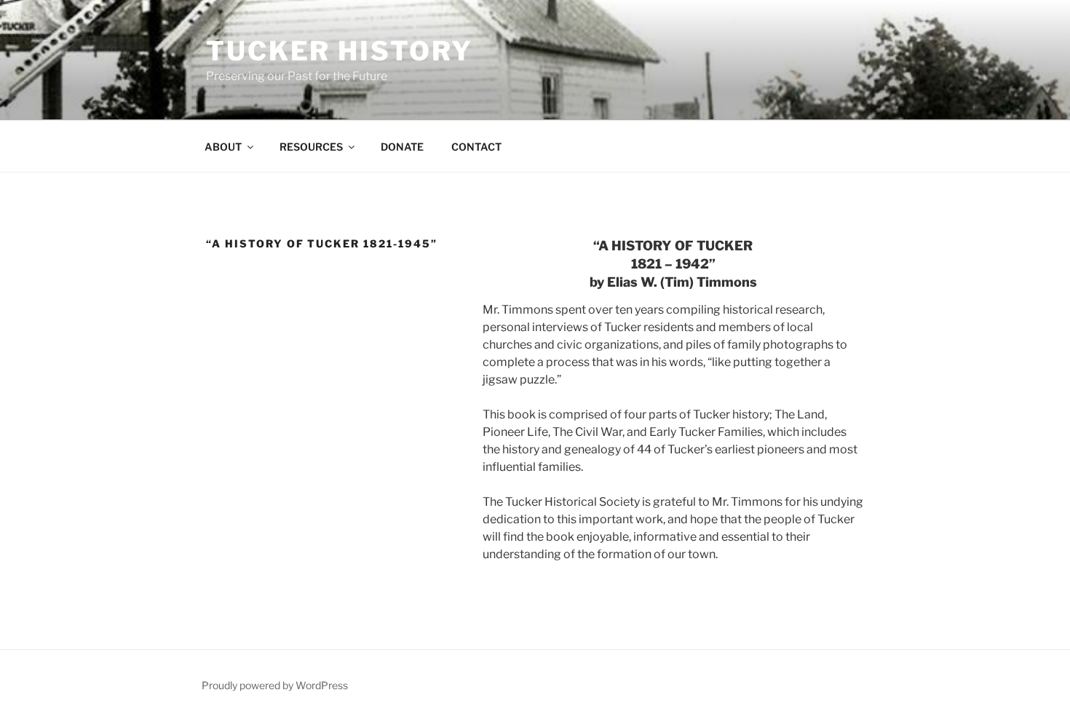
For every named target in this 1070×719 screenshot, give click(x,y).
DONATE (402, 146)
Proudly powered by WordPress (275, 685)
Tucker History (339, 51)
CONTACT (476, 146)
